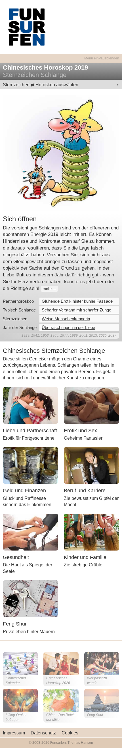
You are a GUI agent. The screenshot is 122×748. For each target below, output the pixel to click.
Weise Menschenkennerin (66, 318)
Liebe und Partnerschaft (30, 430)
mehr (47, 289)
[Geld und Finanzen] (30, 465)
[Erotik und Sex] (91, 405)
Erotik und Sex (80, 430)
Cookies (70, 732)
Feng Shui (14, 624)
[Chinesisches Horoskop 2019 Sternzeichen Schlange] (61, 152)
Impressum (14, 732)
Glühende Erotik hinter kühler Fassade (77, 301)
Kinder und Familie (85, 557)
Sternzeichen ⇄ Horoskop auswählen (40, 84)
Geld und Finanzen (24, 490)
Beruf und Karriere (85, 490)
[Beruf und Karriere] (91, 465)
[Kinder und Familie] (91, 531)
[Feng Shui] (30, 598)
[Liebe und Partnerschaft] (30, 405)
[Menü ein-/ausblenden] (61, 55)
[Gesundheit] (30, 531)
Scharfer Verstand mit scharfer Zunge (76, 310)
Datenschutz (43, 732)
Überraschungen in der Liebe (68, 327)
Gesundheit (16, 557)
